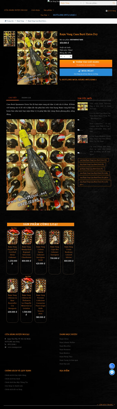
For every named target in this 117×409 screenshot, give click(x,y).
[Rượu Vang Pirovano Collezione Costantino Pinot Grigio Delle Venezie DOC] (40, 286)
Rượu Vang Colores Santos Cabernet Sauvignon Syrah (40, 253)
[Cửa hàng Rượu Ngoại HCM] (58, 1)
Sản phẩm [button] (48, 10)
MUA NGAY (86, 72)
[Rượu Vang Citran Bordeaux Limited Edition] (69, 237)
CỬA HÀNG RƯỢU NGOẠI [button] (16, 10)
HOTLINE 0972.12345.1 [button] (64, 15)
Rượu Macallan (65, 346)
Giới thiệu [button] (35, 10)
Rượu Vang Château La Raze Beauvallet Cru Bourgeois (12, 302)
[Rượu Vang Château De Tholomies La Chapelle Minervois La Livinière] (26, 286)
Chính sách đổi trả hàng (13, 389)
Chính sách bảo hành (12, 379)
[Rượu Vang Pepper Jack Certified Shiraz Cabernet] (12, 237)
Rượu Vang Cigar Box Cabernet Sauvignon (54, 251)
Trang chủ (9, 21)
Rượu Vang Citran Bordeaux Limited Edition (68, 252)
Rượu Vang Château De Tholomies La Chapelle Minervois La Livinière (26, 302)
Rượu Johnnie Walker (67, 342)
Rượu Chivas (64, 339)
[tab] (12, 98)
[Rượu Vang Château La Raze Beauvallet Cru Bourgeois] (12, 286)
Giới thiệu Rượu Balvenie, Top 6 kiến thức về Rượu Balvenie (100, 106)
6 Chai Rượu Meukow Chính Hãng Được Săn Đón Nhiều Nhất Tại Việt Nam (100, 139)
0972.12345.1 (12, 344)
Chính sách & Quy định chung (15, 375)
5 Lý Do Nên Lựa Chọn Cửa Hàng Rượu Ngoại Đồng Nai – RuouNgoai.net (100, 116)
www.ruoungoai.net (15, 347)
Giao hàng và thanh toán (14, 386)
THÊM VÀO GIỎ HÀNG (87, 63)
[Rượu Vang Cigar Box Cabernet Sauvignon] (54, 237)
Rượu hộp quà (65, 364)
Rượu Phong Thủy (66, 356)
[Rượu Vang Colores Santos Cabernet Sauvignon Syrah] (40, 237)
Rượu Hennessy (65, 349)
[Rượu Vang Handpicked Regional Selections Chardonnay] (26, 237)
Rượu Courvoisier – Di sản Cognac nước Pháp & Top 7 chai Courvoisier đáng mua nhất (100, 127)
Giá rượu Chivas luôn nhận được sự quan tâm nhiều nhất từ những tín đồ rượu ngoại (100, 150)
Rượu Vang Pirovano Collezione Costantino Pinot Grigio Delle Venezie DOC (40, 304)
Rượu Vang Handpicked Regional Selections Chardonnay (26, 252)
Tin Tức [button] (44, 15)
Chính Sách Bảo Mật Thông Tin (16, 382)
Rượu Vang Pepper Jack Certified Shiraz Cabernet (12, 252)
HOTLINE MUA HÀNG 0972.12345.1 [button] (79, 79)
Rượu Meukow (65, 353)
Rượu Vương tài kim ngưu (69, 360)
